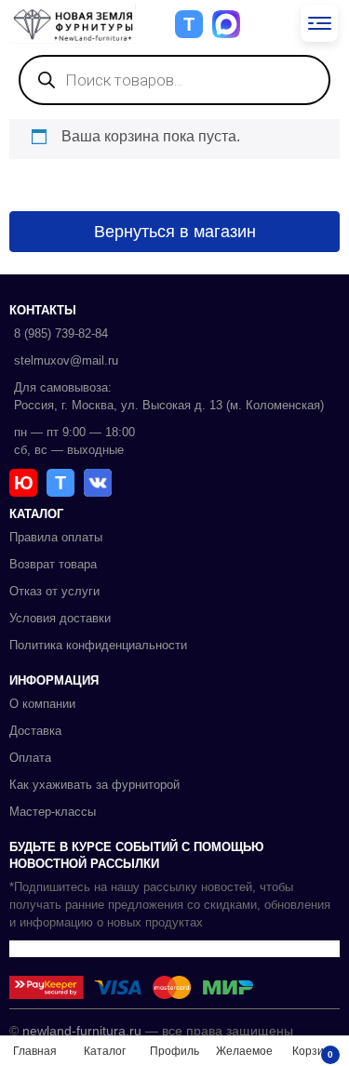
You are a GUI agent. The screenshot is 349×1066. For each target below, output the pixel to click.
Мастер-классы (52, 812)
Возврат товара (53, 564)
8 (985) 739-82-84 (61, 333)
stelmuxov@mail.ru (66, 360)
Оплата (30, 758)
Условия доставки (60, 618)
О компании (42, 704)
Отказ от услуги (54, 591)
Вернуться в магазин (175, 231)
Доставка (35, 731)
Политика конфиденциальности (98, 645)
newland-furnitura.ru (81, 1030)
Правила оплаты (55, 537)
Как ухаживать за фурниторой (94, 785)
